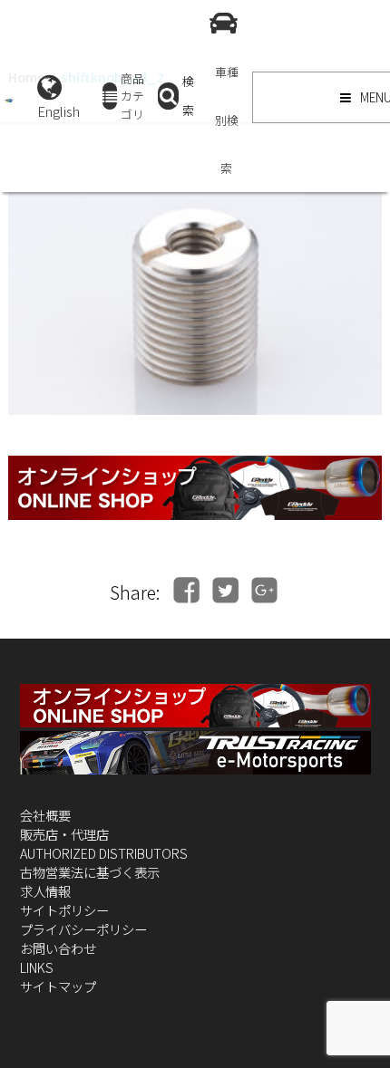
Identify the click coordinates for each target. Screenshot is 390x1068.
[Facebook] (186, 590)
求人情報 (45, 890)
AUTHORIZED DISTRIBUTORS (104, 852)
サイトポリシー (64, 909)
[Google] (264, 590)
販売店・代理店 (64, 833)
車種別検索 (227, 120)
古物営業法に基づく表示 (90, 871)
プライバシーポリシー (83, 928)
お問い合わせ (58, 947)
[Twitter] (225, 590)
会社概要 (45, 814)
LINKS (37, 967)
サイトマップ (58, 986)
